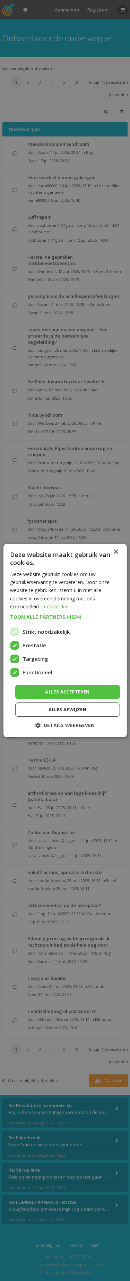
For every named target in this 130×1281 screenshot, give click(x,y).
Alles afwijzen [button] (68, 709)
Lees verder (54, 606)
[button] (65, 617)
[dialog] (65, 640)
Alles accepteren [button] (67, 692)
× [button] (115, 552)
